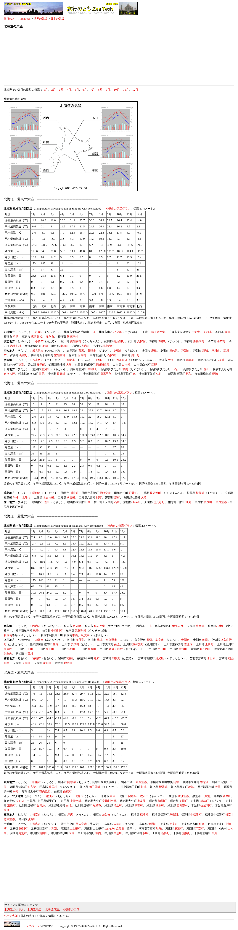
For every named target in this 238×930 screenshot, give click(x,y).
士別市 (185, 639)
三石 (174, 369)
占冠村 (29, 653)
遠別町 (47, 663)
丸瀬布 (97, 805)
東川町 (50, 649)
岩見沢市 (38, 350)
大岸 (69, 364)
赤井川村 (15, 345)
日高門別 (105, 373)
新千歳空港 (158, 332)
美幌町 (183, 800)
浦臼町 (135, 355)
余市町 (221, 341)
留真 (214, 833)
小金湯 (117, 332)
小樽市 (39, 341)
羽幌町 (116, 658)
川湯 (143, 786)
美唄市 (92, 350)
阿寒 (176, 782)
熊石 (99, 497)
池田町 (43, 833)
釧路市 (36, 782)
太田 (218, 786)
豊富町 (200, 625)
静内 (125, 369)
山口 (92, 332)
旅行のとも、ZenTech (17, 18)
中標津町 (196, 814)
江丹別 (80, 639)
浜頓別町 (80, 630)
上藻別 (206, 796)
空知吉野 (59, 355)
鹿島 (154, 350)
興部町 (139, 805)
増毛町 (68, 663)
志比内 (188, 644)
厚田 (227, 332)
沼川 (148, 625)
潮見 (188, 502)
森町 (117, 497)
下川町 (29, 649)
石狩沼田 (112, 355)
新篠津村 (72, 336)
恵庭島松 (36, 336)
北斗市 (26, 497)
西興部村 (182, 805)
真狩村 (141, 341)
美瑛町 (75, 644)
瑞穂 (99, 639)
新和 (188, 373)
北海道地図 (34, 909)
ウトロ (20, 800)
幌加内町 (205, 649)
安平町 (41, 364)
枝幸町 (220, 625)
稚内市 (36, 625)
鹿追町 (178, 828)
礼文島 (85, 635)
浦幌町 (186, 833)
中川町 (162, 649)
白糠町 (67, 791)
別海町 (32, 819)
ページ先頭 (11, 915)
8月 (100, 89)
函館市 (36, 492)
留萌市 (36, 658)
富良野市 (111, 639)
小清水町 (75, 800)
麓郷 (149, 639)
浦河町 (45, 369)
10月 (117, 89)
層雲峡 (8, 649)
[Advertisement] (115, 58)
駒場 (159, 828)
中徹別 (204, 782)
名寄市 (159, 639)
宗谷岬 (77, 625)
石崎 (117, 502)
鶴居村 (53, 786)
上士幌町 (75, 828)
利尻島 (8, 635)
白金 (117, 644)
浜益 (15, 336)
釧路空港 (141, 782)
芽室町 (199, 828)
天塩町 (26, 663)
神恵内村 (108, 345)
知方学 (32, 786)
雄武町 (204, 800)
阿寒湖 (71, 782)
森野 (154, 364)
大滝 (170, 359)
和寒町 (92, 649)
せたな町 (159, 502)
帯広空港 (81, 823)
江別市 (50, 336)
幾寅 (55, 644)
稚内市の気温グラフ (119, 525)
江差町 (45, 502)
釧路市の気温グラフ (117, 681)
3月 (61, 89)
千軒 (15, 497)
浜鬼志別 (177, 625)
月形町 (82, 355)
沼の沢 (173, 350)
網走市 (50, 796)
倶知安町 (75, 341)
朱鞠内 (8, 653)
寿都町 (162, 341)
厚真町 (190, 359)
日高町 (61, 373)
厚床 (70, 814)
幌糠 (70, 658)
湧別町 (160, 805)
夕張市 (117, 350)
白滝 (69, 805)
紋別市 (144, 796)
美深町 (183, 649)
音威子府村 (116, 649)
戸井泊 (133, 492)
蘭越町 (64, 345)
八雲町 (71, 497)
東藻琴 (141, 800)
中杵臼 (92, 369)
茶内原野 (45, 791)
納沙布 (106, 814)
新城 (205, 350)
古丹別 (211, 658)
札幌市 (39, 332)
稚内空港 (99, 625)
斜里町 (227, 796)
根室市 (36, 814)
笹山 (206, 369)
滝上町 (118, 805)
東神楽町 (138, 644)
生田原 (41, 805)
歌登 (36, 630)
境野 (6, 809)
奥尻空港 (221, 502)
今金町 (136, 502)
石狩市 (208, 332)
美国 (45, 345)
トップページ (30, 926)
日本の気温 (57, 18)
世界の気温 (40, 18)
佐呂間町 (206, 805)
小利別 (53, 828)
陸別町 (23, 828)
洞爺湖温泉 (102, 364)
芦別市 (185, 350)
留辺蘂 (132, 796)
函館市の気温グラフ (119, 392)
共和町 (85, 345)
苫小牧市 (38, 359)
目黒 (41, 373)
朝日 (205, 639)
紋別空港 (183, 796)
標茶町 (163, 786)
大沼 (144, 497)
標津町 (144, 814)
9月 (108, 89)
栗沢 (81, 350)
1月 (46, 89)
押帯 (146, 833)
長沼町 (23, 355)
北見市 (79, 796)
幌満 (215, 373)
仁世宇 (160, 373)
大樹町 (152, 823)
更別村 (22, 833)
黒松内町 (198, 341)
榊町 (15, 791)
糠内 (98, 833)
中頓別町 (56, 630)
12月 (135, 89)
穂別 (21, 364)
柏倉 (201, 823)
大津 (71, 833)
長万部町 (155, 492)
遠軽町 (11, 805)
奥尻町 (208, 502)
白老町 (126, 364)
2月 (53, 89)
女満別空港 (109, 800)
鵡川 (221, 359)
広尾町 (117, 823)
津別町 (162, 800)
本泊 (75, 635)
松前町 (200, 492)
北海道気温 (52, 909)
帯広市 (36, 823)
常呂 (112, 796)
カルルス (121, 359)
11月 (126, 89)
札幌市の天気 (70, 909)
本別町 (118, 833)
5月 (77, 89)
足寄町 (173, 823)
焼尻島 (159, 658)
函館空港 (105, 492)
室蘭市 (71, 359)
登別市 (99, 359)
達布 (96, 658)
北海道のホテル (14, 909)
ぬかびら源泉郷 (114, 828)
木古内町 (48, 497)
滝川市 (215, 350)
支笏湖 (196, 332)
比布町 (71, 649)
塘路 (191, 786)
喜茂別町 (119, 341)
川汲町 (74, 492)
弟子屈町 (94, 786)
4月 (69, 89)
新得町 (165, 833)
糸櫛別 (173, 814)
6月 (85, 89)
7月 (92, 89)
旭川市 (39, 639)
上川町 (209, 644)
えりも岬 (9, 373)
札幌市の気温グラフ (118, 208)
